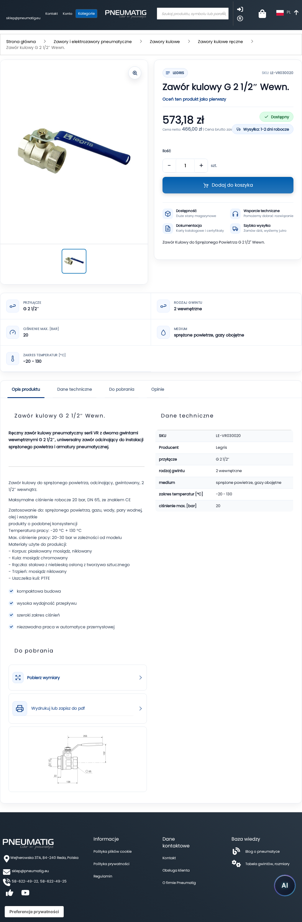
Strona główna (21, 42)
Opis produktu (26, 389)
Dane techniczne (74, 389)
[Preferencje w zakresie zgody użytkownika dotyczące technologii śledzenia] (34, 911)
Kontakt (51, 13)
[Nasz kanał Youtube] (25, 894)
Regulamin (102, 876)
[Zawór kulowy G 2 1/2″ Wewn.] (74, 261)
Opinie (157, 389)
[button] (288, 13)
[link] (78, 678)
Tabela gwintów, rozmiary (267, 863)
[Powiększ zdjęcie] (134, 72)
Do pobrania (121, 389)
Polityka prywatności (111, 863)
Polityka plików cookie (112, 851)
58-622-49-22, (25, 881)
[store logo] (125, 13)
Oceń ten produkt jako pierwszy (194, 99)
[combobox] (193, 13)
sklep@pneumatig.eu (23, 18)
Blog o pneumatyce (262, 851)
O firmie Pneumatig (179, 882)
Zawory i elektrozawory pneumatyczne (93, 42)
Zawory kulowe (165, 42)
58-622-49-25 (53, 881)
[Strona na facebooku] (9, 894)
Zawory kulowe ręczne (220, 42)
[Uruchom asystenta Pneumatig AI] (285, 885)
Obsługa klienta (176, 870)
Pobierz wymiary (43, 678)
